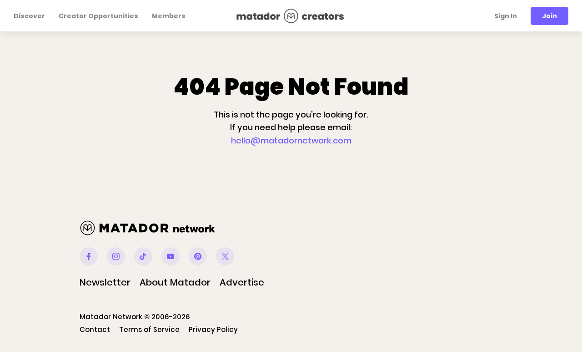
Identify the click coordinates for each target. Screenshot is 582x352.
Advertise (242, 282)
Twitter (225, 256)
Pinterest (198, 256)
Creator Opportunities (98, 15)
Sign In (505, 15)
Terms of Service (149, 329)
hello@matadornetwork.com (291, 140)
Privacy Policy (213, 329)
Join (549, 15)
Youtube (170, 256)
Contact (95, 329)
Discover (29, 15)
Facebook (89, 256)
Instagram (116, 256)
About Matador (175, 282)
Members (169, 15)
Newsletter (105, 282)
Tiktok (143, 256)
